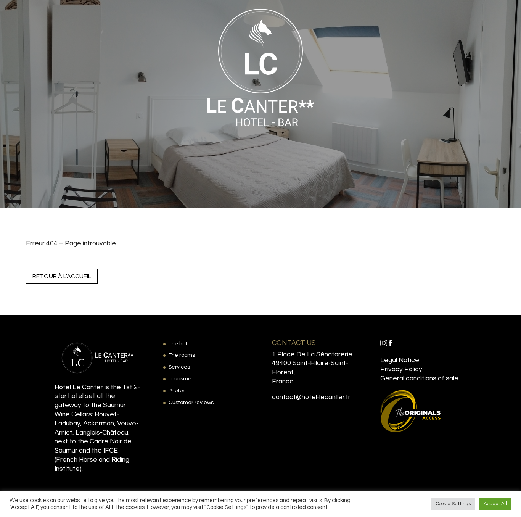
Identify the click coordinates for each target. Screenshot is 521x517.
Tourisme (180, 379)
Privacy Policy (401, 369)
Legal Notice (399, 360)
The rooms (182, 355)
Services (179, 367)
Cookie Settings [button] (453, 503)
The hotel (180, 343)
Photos (177, 390)
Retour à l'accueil (61, 276)
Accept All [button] (495, 503)
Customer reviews (191, 402)
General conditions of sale (419, 378)
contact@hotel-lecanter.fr (311, 397)
